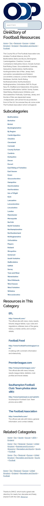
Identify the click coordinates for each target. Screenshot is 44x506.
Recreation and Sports (28, 46)
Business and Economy (25, 446)
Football (6, 48)
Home (5, 43)
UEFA (34, 438)
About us (24, 497)
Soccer (27, 438)
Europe (25, 43)
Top (11, 43)
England (15, 46)
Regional (17, 43)
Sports (20, 438)
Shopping (11, 449)
